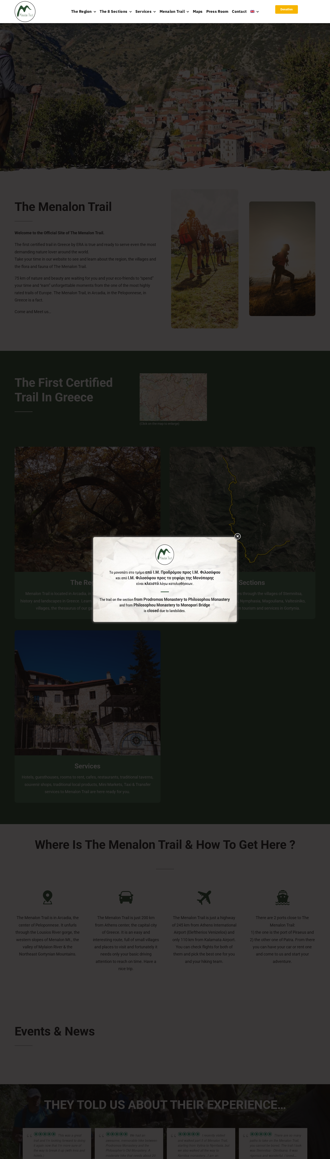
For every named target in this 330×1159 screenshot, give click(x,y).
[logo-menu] (25, 3)
